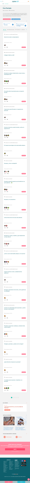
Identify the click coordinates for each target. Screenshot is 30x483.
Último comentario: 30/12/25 (8, 150)
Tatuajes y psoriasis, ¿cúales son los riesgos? (13, 343)
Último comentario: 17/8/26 (8, 42)
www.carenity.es (9, 476)
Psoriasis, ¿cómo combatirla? (10, 163)
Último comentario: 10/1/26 (8, 132)
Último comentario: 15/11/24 (8, 331)
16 (5, 101)
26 (5, 119)
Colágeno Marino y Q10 (9, 55)
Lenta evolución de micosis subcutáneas (13, 217)
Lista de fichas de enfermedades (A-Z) (17, 467)
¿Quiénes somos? (5, 461)
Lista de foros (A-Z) (17, 465)
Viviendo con (19, 29)
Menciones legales (11, 464)
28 (5, 137)
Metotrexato (9, 437)
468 (5, 209)
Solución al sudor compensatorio (11, 37)
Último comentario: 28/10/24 (8, 349)
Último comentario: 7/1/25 (7, 295)
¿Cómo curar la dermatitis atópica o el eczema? (14, 253)
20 (5, 372)
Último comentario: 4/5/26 (7, 114)
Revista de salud (17, 461)
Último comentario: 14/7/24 (8, 385)
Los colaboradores (5, 467)
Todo (5, 29)
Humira (20, 437)
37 (8, 209)
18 (5, 245)
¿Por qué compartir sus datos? (5, 463)
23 (5, 65)
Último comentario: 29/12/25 (8, 168)
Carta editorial (10, 462)
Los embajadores (5, 465)
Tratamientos (25, 29)
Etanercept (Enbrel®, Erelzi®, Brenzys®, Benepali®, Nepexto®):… (20, 428)
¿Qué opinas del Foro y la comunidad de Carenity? (13, 407)
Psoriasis (6, 24)
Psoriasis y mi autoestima (9, 199)
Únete (15, 449)
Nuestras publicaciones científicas (5, 470)
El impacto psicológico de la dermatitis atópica (14, 145)
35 (5, 191)
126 (5, 390)
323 (5, 173)
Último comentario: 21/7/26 (8, 60)
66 (5, 263)
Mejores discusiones (11, 29)
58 (5, 83)
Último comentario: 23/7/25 (8, 277)
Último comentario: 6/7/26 (7, 78)
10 (5, 155)
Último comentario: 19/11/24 (8, 313)
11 (5, 47)
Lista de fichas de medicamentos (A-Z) (17, 469)
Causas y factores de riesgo (20, 25)
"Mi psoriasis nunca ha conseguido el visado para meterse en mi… (8, 428)
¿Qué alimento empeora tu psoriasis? (12, 362)
